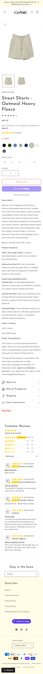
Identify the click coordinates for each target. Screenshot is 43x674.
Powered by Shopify (23, 663)
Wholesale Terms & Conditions (17, 612)
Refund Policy (10, 601)
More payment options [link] (22, 194)
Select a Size (7, 157)
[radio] (4, 145)
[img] (18, 464)
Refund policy (36, 663)
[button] (4, 12)
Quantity (5, 168)
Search (8, 590)
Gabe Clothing (12, 663)
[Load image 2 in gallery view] (21, 81)
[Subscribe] (35, 574)
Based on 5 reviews (13, 433)
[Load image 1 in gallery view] (8, 81)
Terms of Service (11, 595)
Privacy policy (16, 667)
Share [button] (6, 138)
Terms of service (28, 667)
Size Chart (6, 410)
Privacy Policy (10, 606)
